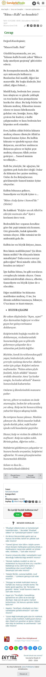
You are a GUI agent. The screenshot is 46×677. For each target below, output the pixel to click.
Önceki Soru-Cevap (15, 476)
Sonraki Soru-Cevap (30, 476)
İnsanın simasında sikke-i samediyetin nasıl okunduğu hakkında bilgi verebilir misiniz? (23, 556)
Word (16, 501)
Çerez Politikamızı (28, 667)
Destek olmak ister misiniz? (33, 655)
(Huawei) (35, 640)
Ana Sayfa (4, 9)
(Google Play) (20, 640)
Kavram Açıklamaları (33, 9)
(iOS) (28, 640)
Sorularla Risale (11, 491)
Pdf (27, 501)
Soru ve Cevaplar (17, 9)
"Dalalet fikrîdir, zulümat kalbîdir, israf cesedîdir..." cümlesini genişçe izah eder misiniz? (22, 576)
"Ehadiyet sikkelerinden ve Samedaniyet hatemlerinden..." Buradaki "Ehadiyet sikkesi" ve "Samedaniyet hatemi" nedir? (22, 530)
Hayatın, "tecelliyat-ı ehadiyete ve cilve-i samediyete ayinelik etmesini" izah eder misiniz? (22, 610)
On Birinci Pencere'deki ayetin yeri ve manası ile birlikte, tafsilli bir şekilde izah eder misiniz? (22, 538)
